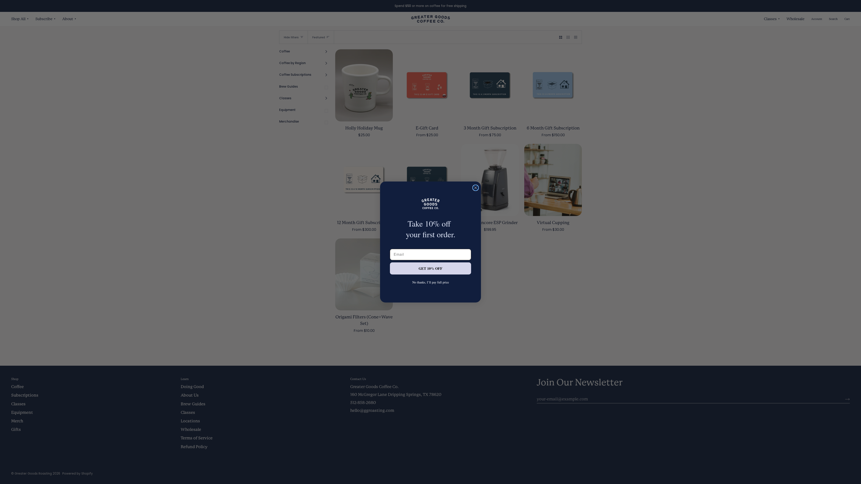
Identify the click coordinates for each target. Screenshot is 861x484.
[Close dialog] (475, 187)
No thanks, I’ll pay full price (430, 282)
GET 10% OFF (430, 268)
